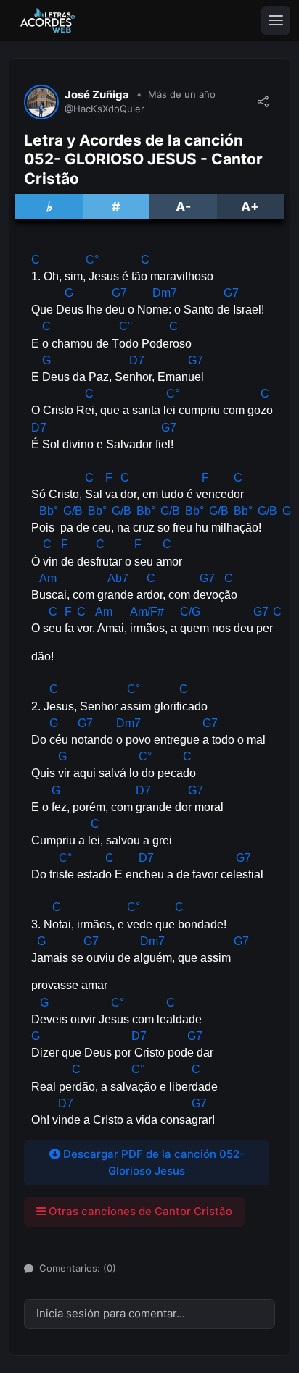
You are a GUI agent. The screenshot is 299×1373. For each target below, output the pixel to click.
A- (183, 206)
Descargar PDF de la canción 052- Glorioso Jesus (152, 1162)
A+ (250, 206)
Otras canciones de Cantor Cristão (139, 1211)
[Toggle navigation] (275, 20)
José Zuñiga (97, 94)
